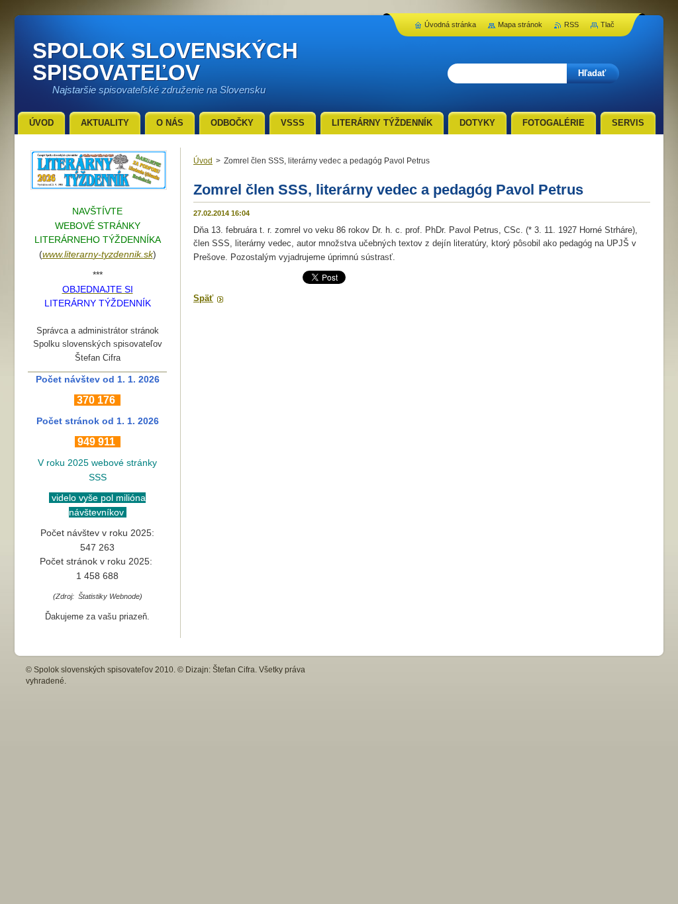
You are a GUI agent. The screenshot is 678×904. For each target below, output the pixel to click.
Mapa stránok (520, 24)
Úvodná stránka (450, 24)
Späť (203, 298)
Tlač (607, 24)
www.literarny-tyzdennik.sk (97, 254)
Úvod (203, 161)
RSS (571, 24)
